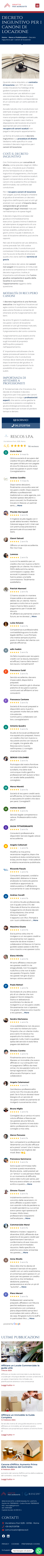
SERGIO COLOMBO (19, 757)
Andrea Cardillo (17, 478)
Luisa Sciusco (16, 623)
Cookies (15, 1544)
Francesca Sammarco (20, 1159)
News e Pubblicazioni (18, 37)
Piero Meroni (16, 1293)
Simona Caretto (17, 1051)
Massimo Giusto (18, 927)
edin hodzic (15, 649)
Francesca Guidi (18, 670)
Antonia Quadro (18, 726)
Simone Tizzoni (17, 1190)
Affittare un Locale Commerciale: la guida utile (20, 1366)
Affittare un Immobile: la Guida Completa (18, 1416)
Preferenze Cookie (30, 1544)
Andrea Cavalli (17, 895)
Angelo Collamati (18, 845)
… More (18, 505)
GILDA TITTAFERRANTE (21, 826)
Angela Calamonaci (19, 1082)
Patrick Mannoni (18, 588)
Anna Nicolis (16, 1259)
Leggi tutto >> (8, 1385)
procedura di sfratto (27, 139)
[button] (37, 5)
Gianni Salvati (17, 538)
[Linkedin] (8, 1536)
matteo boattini (18, 808)
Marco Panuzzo (17, 1135)
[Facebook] (3, 1536)
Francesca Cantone (19, 699)
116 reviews (33, 446)
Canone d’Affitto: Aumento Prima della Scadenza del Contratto (19, 1465)
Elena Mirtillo (16, 956)
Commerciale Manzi (20, 1225)
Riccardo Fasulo (18, 869)
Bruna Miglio (16, 1109)
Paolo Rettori (16, 985)
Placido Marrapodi (19, 512)
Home (4, 37)
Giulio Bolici (16, 451)
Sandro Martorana (19, 1019)
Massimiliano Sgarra (22, 1550)
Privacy (5, 1544)
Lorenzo (14, 554)
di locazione (22, 192)
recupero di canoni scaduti (16, 128)
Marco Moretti (17, 786)
